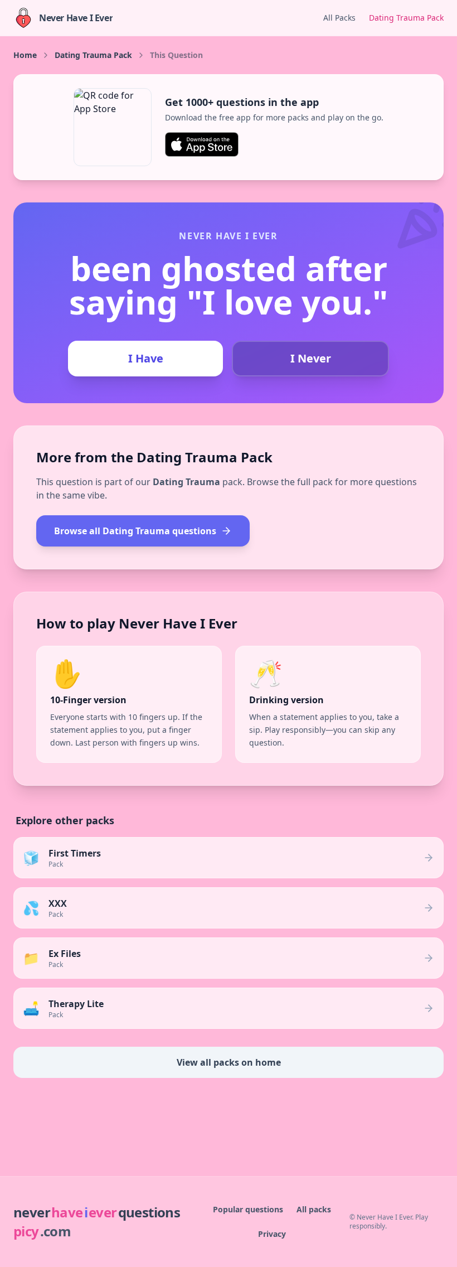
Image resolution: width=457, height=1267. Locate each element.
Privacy (272, 1234)
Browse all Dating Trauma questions (135, 531)
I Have (145, 358)
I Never (310, 358)
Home (25, 55)
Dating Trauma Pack (406, 17)
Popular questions (248, 1209)
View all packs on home (229, 1062)
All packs (313, 1209)
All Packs (339, 17)
